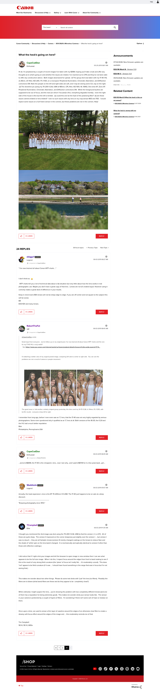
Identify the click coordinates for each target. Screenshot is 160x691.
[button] (110, 328)
